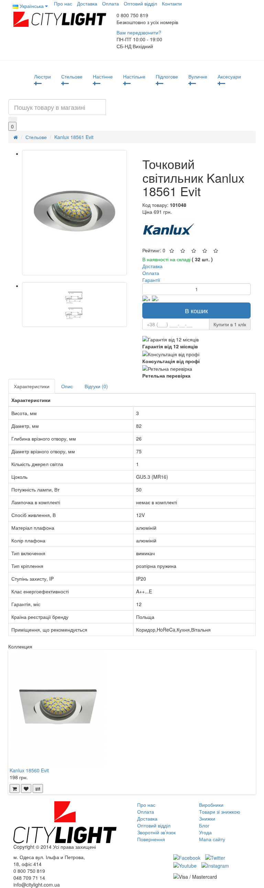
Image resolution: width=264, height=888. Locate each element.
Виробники (211, 804)
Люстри (42, 76)
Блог (204, 825)
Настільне (134, 76)
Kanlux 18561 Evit (74, 137)
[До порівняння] (38, 788)
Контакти (172, 3)
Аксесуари (229, 76)
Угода (205, 832)
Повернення (151, 839)
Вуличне (197, 76)
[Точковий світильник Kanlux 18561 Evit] (74, 212)
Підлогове (167, 76)
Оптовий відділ (140, 3)
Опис (67, 386)
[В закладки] (26, 788)
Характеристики (32, 386)
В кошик (196, 310)
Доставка (87, 3)
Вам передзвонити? (139, 32)
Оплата (110, 3)
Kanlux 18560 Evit (29, 770)
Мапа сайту (212, 839)
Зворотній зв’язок (156, 832)
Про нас (63, 3)
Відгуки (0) (96, 386)
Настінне (103, 76)
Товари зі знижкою (219, 811)
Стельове (71, 76)
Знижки (207, 818)
